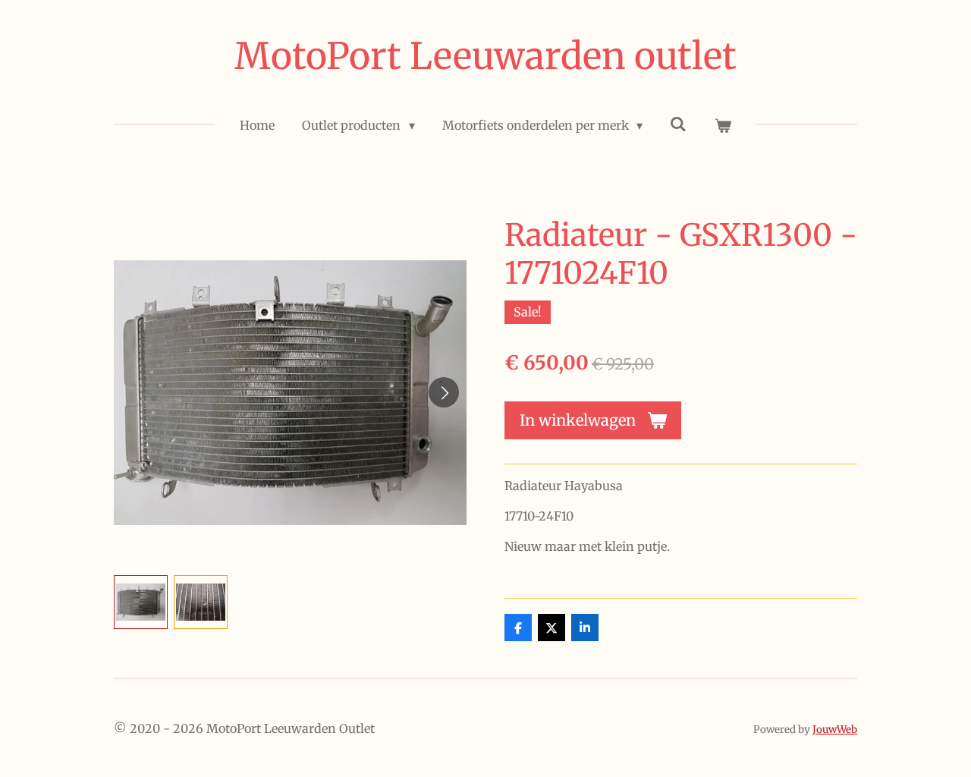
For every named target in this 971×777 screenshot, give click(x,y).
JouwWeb (834, 729)
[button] (141, 602)
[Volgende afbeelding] (444, 392)
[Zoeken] (678, 123)
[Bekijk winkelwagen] (722, 125)
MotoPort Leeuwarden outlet (485, 56)
